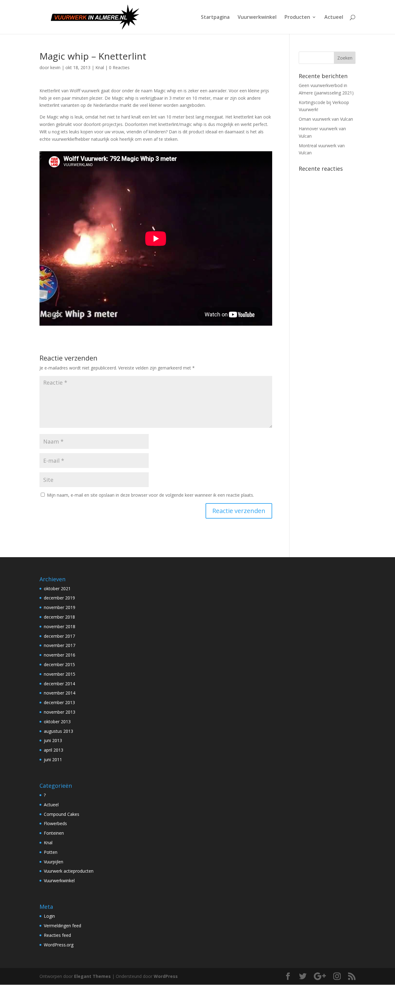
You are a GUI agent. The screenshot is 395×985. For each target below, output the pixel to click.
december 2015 (59, 664)
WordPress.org (58, 945)
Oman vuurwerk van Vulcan (326, 119)
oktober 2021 (57, 588)
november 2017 (59, 645)
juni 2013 (53, 740)
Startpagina (215, 17)
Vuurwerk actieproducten (69, 871)
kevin (55, 67)
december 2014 (59, 684)
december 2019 (59, 598)
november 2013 (59, 712)
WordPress (166, 976)
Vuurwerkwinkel (257, 17)
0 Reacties (119, 67)
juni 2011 (53, 759)
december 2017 (59, 636)
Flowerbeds (55, 823)
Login (49, 916)
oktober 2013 (57, 721)
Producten (297, 17)
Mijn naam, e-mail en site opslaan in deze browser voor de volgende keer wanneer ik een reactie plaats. (150, 495)
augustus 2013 (58, 731)
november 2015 (59, 674)
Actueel (333, 17)
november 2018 (59, 626)
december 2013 (59, 702)
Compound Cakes (61, 814)
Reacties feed (57, 935)
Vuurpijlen (53, 862)
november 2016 (59, 655)
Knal (99, 67)
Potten (50, 852)
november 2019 (59, 607)
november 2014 (59, 693)
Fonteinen (54, 833)
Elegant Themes (92, 976)
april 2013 (53, 750)
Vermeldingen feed (62, 926)
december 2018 (59, 617)
